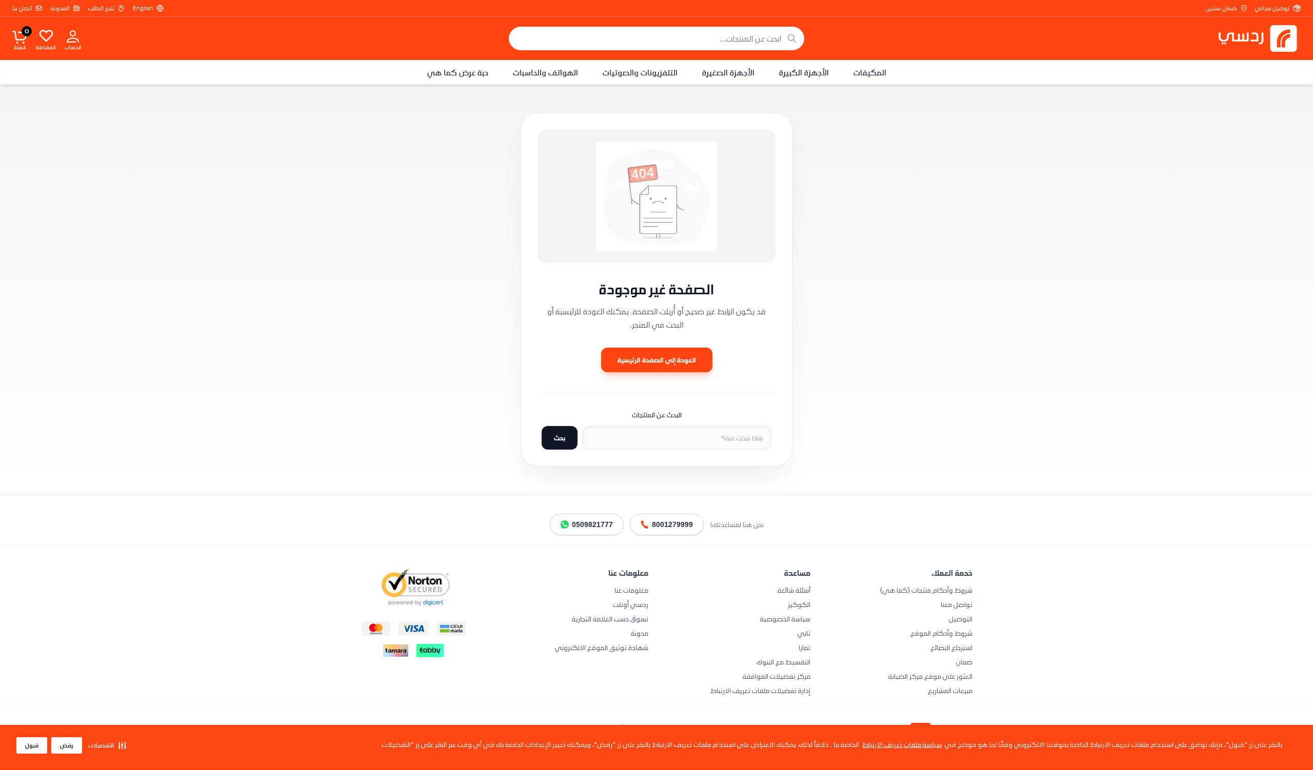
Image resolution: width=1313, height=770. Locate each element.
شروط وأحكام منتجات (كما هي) (926, 590)
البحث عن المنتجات (657, 415)
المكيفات (869, 72)
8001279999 (672, 524)
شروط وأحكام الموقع (941, 633)
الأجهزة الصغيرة (728, 72)
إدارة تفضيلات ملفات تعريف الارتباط (760, 690)
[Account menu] (73, 36)
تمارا (804, 647)
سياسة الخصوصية (785, 618)
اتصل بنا (22, 8)
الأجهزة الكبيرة (804, 72)
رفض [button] (66, 745)
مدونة (639, 633)
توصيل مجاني (1272, 8)
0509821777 (592, 524)
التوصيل (960, 618)
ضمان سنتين (1221, 8)
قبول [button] (31, 745)
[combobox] (656, 38)
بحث (559, 437)
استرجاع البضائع (951, 647)
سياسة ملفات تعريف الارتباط (902, 744)
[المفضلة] (46, 35)
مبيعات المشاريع (950, 690)
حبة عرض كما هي (457, 72)
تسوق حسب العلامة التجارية (610, 618)
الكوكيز (799, 604)
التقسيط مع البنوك (783, 661)
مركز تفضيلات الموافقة (776, 676)
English (143, 8)
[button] (107, 745)
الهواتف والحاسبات (545, 72)
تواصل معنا (956, 604)
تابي (804, 633)
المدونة (60, 8)
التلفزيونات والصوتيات (640, 72)
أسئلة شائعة (794, 590)
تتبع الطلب (101, 8)
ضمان (964, 661)
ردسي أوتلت (630, 604)
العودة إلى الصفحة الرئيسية (657, 360)
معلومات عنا (631, 590)
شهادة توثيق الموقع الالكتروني (601, 647)
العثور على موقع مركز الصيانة (930, 676)
